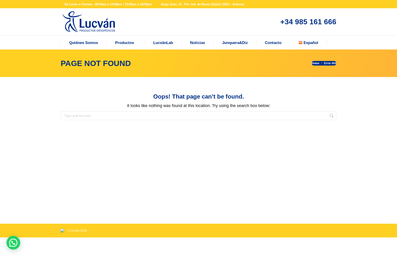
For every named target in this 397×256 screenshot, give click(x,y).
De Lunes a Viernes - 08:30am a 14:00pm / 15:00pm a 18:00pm (108, 4)
